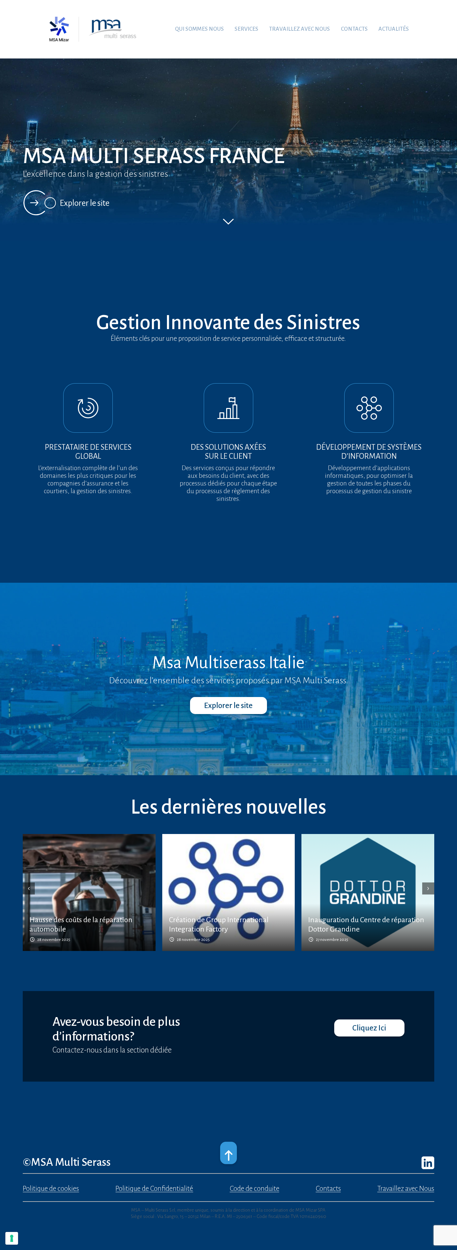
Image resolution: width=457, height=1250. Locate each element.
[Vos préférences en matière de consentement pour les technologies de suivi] (11, 1238)
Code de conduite (254, 1189)
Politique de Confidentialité (154, 1189)
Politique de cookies (51, 1189)
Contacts (328, 1189)
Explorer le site (84, 202)
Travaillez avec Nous (405, 1189)
